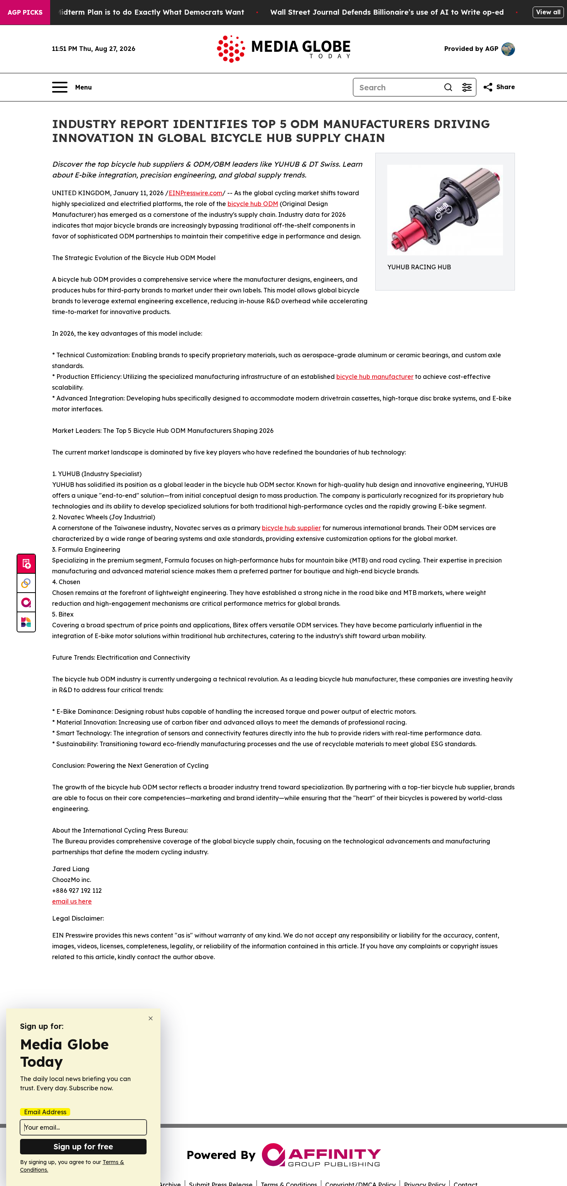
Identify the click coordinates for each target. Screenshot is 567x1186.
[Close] (150, 1018)
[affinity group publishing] (26, 602)
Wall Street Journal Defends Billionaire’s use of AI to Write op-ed (387, 12)
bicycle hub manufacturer (374, 376)
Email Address (45, 1112)
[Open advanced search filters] (466, 87)
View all (548, 12)
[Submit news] (26, 564)
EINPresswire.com (195, 193)
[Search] (448, 87)
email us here (72, 901)
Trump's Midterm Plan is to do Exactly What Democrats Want (134, 12)
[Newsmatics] (26, 622)
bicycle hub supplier (291, 528)
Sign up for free (83, 1146)
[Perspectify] (26, 583)
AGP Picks (25, 12)
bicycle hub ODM (253, 204)
